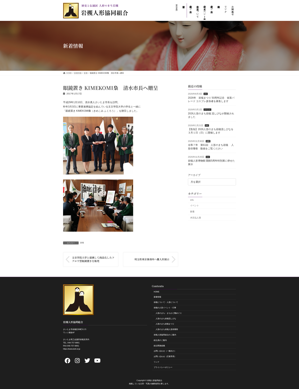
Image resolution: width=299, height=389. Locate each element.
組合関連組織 (159, 345)
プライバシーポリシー (163, 367)
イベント (207, 109)
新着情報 (157, 297)
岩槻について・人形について (166, 302)
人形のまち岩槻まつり (165, 324)
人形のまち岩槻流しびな (166, 318)
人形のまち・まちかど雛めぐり (169, 313)
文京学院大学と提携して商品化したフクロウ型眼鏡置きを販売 (93, 259)
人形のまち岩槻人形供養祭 (167, 329)
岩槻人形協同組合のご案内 (165, 335)
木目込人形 (195, 217)
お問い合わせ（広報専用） (165, 356)
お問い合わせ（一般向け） (165, 351)
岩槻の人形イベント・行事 (165, 308)
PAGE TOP (289, 374)
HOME (156, 292)
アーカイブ (194, 175)
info (205, 94)
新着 (82, 243)
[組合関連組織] (218, 10)
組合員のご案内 (160, 340)
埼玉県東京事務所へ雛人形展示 (151, 259)
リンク (156, 362)
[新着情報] (183, 10)
